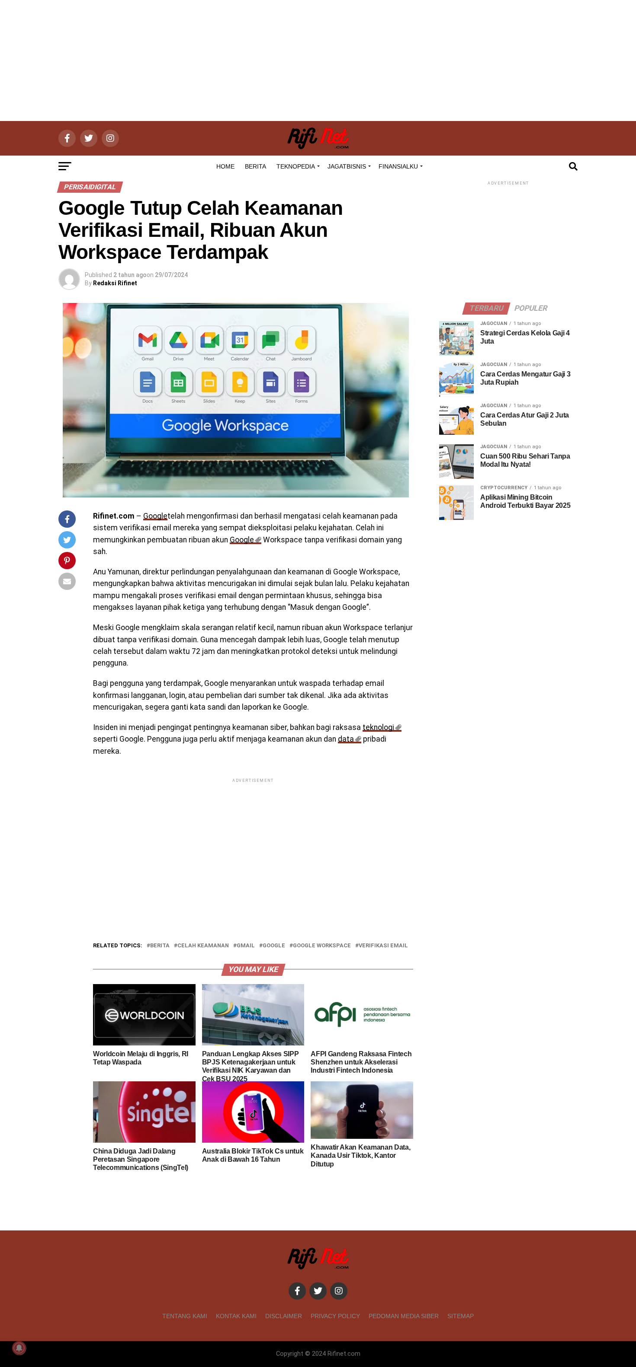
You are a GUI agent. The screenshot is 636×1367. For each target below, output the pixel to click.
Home (225, 166)
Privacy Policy (335, 1316)
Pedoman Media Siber (404, 1316)
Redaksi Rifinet (115, 283)
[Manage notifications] (19, 1348)
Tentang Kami (184, 1316)
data (346, 739)
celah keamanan (203, 946)
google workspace (322, 946)
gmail (246, 946)
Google (155, 516)
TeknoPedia (295, 166)
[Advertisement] (318, 60)
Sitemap (460, 1316)
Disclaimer (283, 1316)
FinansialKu (398, 166)
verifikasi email (383, 946)
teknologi (378, 727)
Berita (255, 166)
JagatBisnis (347, 166)
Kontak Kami (236, 1316)
